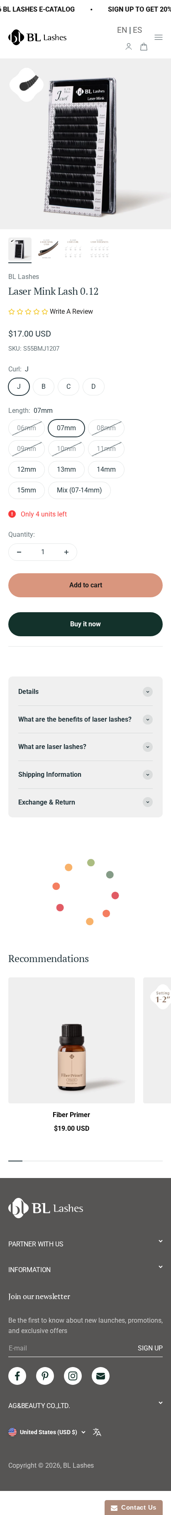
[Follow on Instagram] (72, 1376)
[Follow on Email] (100, 1376)
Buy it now (85, 624)
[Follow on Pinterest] (45, 1376)
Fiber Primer (71, 1115)
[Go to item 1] (20, 250)
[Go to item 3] (73, 250)
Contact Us (136, 1507)
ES (137, 30)
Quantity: (21, 534)
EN (122, 30)
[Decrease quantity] (19, 552)
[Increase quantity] (66, 552)
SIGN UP (150, 1348)
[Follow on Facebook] (17, 1376)
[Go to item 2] (46, 250)
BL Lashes (23, 277)
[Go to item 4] (99, 250)
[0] (143, 46)
